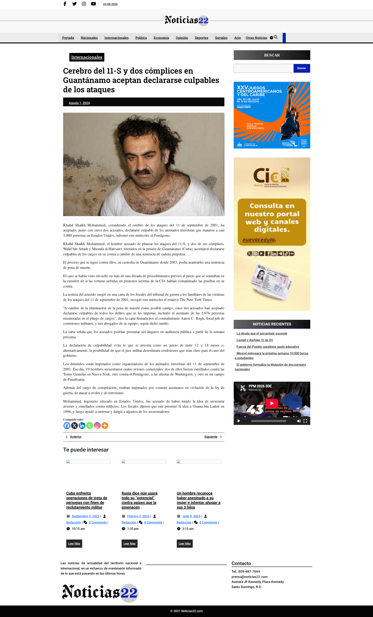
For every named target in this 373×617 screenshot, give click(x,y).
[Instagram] (97, 425)
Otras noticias (256, 37)
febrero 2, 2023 (138, 516)
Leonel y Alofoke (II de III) (255, 340)
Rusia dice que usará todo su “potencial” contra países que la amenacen (140, 500)
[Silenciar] (299, 421)
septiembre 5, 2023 (86, 516)
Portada (68, 37)
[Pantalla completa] (305, 421)
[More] (104, 425)
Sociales (221, 37)
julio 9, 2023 (191, 516)
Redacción (74, 522)
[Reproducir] (239, 421)
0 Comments (98, 522)
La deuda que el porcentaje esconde (262, 333)
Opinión (182, 37)
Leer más (75, 545)
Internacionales (117, 37)
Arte (237, 37)
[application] (272, 403)
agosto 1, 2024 (79, 103)
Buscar (272, 55)
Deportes (201, 37)
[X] (74, 425)
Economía (161, 37)
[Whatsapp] (89, 425)
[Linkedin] (82, 425)
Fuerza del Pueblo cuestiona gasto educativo (268, 347)
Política (141, 37)
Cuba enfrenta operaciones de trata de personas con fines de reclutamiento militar (86, 500)
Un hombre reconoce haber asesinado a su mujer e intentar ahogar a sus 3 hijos (198, 500)
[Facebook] (67, 425)
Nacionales (89, 37)
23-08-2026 (110, 4)
